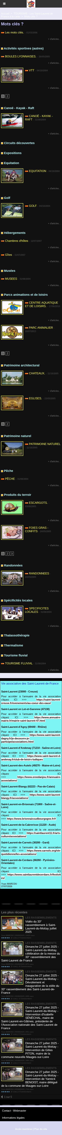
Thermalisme (13, 645)
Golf (7, 198)
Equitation (11, 163)
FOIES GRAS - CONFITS (36, 529)
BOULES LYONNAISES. (20, 56)
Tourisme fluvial (16, 655)
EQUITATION (37, 171)
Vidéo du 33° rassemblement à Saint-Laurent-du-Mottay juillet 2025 (40, 927)
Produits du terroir (17, 494)
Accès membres (23, 1129)
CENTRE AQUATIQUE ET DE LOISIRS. (41, 304)
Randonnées (13, 565)
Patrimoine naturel (17, 436)
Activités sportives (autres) (24, 48)
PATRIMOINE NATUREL (44, 444)
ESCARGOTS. (38, 502)
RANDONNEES (39, 573)
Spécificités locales (18, 600)
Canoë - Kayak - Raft (19, 108)
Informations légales (13, 1117)
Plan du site (40, 1129)
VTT (31, 70)
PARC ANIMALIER (41, 327)
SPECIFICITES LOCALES (37, 610)
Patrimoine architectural (21, 365)
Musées (9, 270)
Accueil (5, 13)
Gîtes (8, 254)
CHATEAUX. (37, 373)
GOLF (33, 205)
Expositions (13, 153)
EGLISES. (35, 398)
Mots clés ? (30, 16)
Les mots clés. (14, 32)
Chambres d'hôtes (16, 240)
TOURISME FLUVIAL (18, 663)
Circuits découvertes (19, 143)
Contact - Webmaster (14, 1110)
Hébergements (14, 233)
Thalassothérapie (16, 635)
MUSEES (11, 278)
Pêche (8, 471)
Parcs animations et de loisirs (26, 294)
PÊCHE (10, 478)
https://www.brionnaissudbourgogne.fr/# (31, 818)
